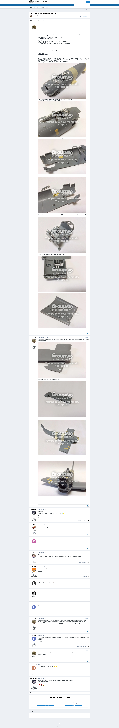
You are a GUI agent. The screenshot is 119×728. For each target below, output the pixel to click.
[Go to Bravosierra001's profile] (34, 593)
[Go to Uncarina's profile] (34, 570)
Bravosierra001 (33, 590)
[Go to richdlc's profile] (34, 541)
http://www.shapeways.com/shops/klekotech (45, 38)
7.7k (34, 345)
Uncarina (81, 333)
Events (34, 7)
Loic (34, 524)
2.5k (34, 686)
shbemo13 (77, 646)
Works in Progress (42, 16)
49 (34, 598)
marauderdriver (33, 678)
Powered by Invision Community (59, 726)
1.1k (34, 672)
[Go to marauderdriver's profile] (34, 682)
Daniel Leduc (33, 509)
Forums (30, 7)
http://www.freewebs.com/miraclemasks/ (56, 36)
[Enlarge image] (63, 513)
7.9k (34, 574)
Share (80, 16)
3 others (85, 333)
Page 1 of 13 (45, 20)
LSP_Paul (34, 603)
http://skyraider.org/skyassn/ (43, 54)
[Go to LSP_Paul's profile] (34, 607)
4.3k (34, 643)
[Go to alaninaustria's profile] (31, 16)
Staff (37, 7)
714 (34, 560)
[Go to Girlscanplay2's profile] (34, 668)
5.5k (34, 532)
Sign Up (88, 1)
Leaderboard (47, 7)
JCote (33, 552)
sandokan (85, 631)
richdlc (33, 537)
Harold (79, 333)
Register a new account (45, 705)
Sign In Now (73, 705)
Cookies (59, 725)
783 (34, 517)
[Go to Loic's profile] (34, 527)
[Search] (89, 5)
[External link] (62, 118)
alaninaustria (36, 15)
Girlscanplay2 (76, 333)
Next (39, 20)
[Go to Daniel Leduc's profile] (34, 513)
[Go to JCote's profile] (34, 556)
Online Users (42, 7)
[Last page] (41, 20)
